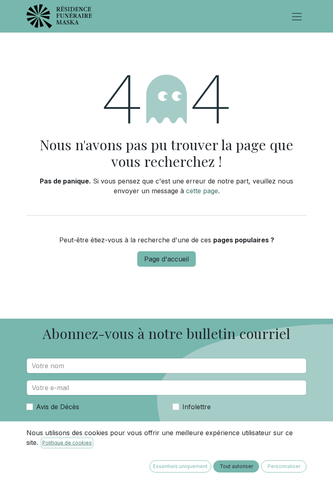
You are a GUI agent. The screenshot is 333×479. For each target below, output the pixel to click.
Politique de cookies (67, 443)
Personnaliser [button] (284, 466)
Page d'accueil (166, 259)
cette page (202, 191)
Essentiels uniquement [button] (180, 466)
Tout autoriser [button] (236, 466)
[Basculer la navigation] (297, 16)
